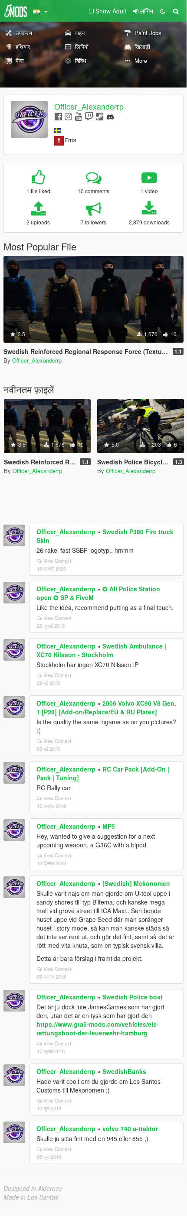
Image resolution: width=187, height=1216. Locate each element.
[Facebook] (58, 116)
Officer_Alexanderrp (89, 106)
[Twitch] (89, 116)
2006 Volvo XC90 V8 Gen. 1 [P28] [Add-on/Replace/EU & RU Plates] (106, 707)
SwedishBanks (124, 1071)
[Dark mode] (163, 11)
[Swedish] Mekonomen (136, 883)
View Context (57, 560)
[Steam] (99, 116)
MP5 (108, 826)
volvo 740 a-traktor (130, 1128)
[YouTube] (78, 116)
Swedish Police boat (132, 996)
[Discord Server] (110, 116)
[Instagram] (68, 116)
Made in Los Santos (30, 1197)
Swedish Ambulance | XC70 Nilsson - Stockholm (101, 650)
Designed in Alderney (32, 1188)
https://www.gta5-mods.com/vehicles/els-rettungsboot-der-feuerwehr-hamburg (97, 1028)
